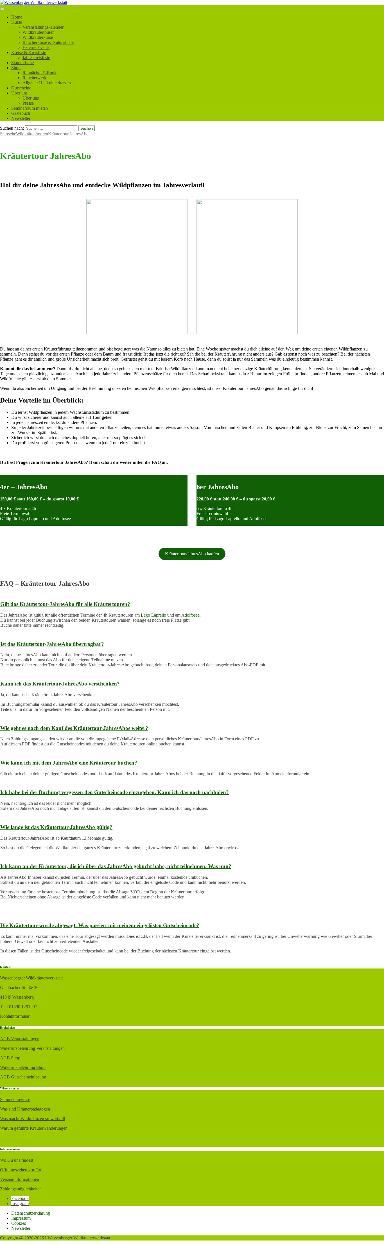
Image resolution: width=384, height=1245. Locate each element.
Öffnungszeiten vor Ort (20, 1169)
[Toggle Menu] (2, 9)
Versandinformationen (19, 1179)
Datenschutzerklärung (30, 1213)
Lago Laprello (153, 615)
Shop (16, 67)
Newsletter (20, 118)
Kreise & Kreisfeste (28, 52)
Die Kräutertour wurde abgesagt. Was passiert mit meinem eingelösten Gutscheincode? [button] (99, 925)
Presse (28, 103)
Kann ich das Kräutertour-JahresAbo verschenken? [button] (60, 684)
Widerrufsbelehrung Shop (23, 1067)
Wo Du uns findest (16, 1160)
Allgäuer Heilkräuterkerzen (46, 82)
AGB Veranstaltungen (19, 1038)
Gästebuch (20, 113)
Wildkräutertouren (38, 32)
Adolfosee (190, 615)
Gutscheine (21, 88)
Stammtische (22, 62)
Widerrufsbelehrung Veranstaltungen (32, 1048)
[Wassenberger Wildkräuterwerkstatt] (33, 2)
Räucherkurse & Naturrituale (48, 42)
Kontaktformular (15, 1016)
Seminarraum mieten (29, 108)
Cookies (18, 1223)
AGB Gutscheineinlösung (23, 1077)
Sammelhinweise (15, 1099)
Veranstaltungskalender (43, 27)
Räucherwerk (34, 77)
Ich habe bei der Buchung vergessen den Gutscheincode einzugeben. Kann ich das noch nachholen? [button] (114, 792)
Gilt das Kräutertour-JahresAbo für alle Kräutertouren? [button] (65, 604)
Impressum (21, 1218)
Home (16, 17)
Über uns (19, 93)
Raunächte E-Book (39, 72)
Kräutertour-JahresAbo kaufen (192, 553)
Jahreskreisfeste (36, 57)
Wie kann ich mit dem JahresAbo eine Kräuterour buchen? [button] (68, 763)
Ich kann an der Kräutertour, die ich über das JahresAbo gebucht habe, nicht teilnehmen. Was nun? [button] (115, 866)
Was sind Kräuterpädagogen (25, 1109)
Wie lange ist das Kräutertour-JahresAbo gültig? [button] (56, 827)
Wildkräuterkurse (37, 37)
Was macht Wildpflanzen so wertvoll (32, 1118)
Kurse (16, 22)
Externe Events (35, 47)
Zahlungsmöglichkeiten (21, 1188)
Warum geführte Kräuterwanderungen (33, 1128)
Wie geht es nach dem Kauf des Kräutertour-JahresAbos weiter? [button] (74, 728)
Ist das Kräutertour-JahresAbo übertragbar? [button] (52, 644)
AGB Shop (10, 1057)
